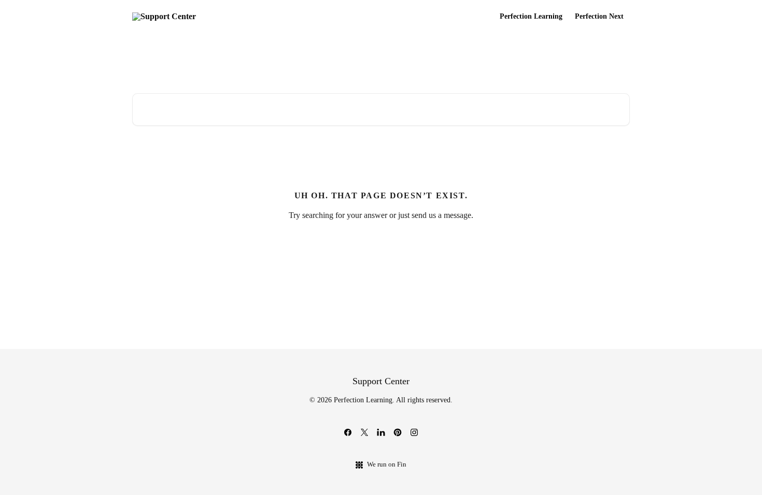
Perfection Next (599, 16)
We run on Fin (386, 464)
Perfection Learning (531, 16)
